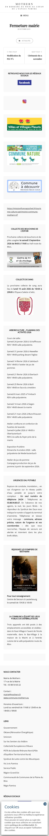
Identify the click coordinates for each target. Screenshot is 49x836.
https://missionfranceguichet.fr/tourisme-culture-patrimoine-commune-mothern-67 (24, 211)
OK (45, 804)
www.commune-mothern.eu (16, 698)
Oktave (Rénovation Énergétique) (18, 732)
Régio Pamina (10, 785)
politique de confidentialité (22, 825)
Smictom (8, 737)
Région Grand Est (11, 772)
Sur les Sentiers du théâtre (15, 741)
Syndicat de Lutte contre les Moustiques (21, 759)
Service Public (10, 768)
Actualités (26, 41)
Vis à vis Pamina (11, 763)
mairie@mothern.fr (12, 694)
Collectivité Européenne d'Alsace (18, 746)
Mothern (25, 4)
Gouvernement (10, 727)
